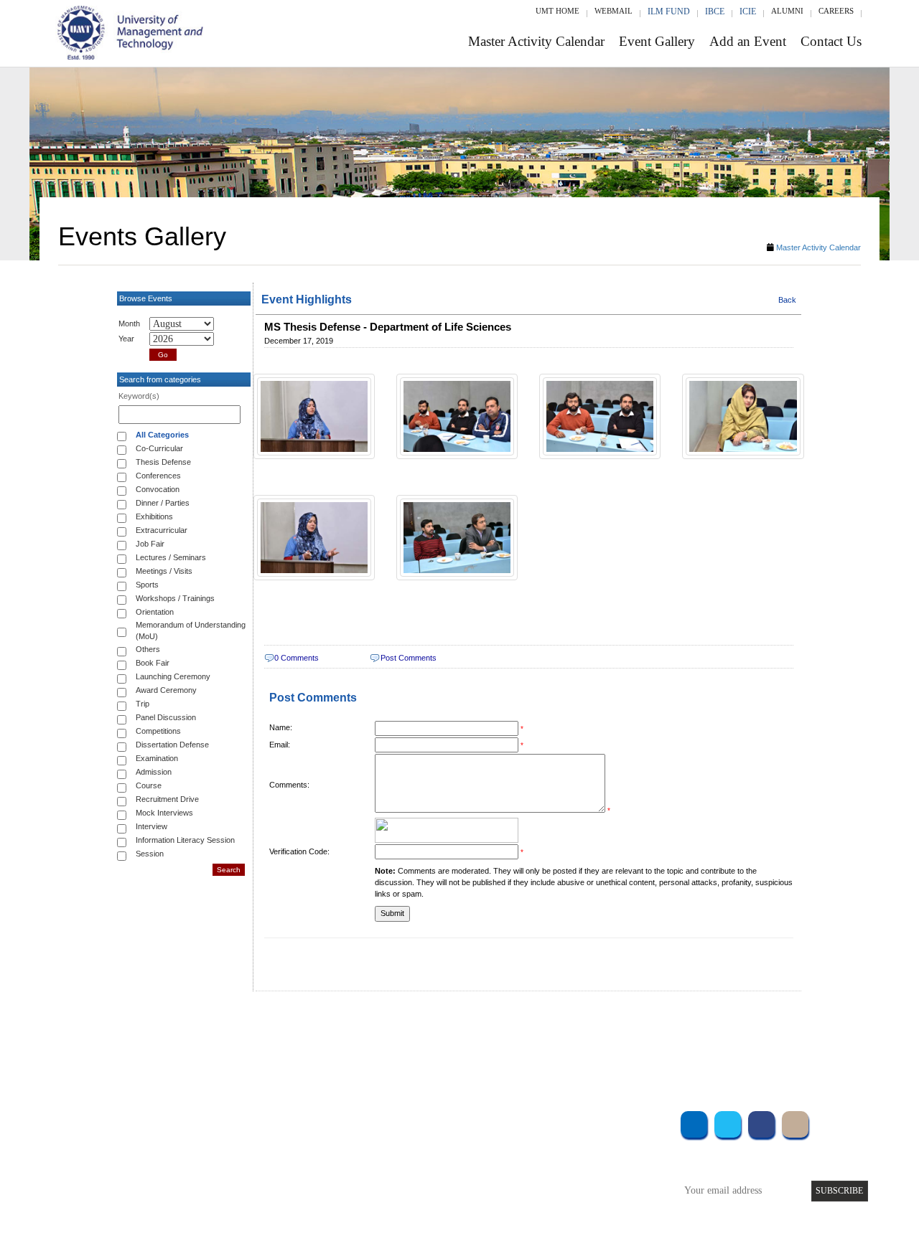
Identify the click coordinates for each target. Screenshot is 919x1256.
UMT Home (557, 10)
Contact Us (831, 41)
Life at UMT (365, 1179)
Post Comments (409, 657)
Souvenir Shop (580, 1198)
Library (565, 1120)
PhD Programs (228, 1179)
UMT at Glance (371, 1120)
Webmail (613, 10)
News (351, 1198)
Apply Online (227, 1198)
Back (787, 300)
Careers (836, 10)
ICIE (748, 11)
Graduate (218, 1140)
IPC (558, 1140)
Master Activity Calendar (536, 41)
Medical (567, 1179)
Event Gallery (657, 41)
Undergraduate (229, 1120)
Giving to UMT (371, 1159)
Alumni (787, 10)
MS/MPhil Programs (240, 1159)
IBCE (714, 11)
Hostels (565, 1159)
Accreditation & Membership (397, 1140)
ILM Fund (669, 11)
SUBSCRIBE (839, 1191)
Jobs (349, 1217)
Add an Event (747, 41)
